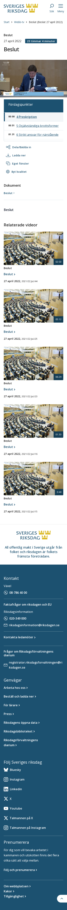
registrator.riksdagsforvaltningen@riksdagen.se (35, 665)
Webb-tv (19, 22)
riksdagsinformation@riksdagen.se (34, 625)
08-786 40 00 (18, 593)
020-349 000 (17, 618)
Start (6, 22)
